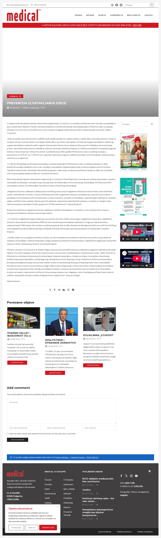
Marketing (68, 502)
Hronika (48, 484)
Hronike (90, 15)
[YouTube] (121, 5)
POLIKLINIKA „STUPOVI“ (98, 335)
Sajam (47, 489)
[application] (137, 232)
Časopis (48, 479)
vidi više (126, 25)
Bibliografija (133, 15)
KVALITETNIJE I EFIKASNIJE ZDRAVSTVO (60, 341)
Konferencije (116, 15)
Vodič (47, 498)
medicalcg (34, 107)
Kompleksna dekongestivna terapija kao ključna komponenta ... (97, 512)
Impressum (68, 484)
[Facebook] (116, 5)
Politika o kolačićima (145, 532)
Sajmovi (102, 15)
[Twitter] (50, 289)
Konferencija (50, 493)
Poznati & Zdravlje (68, 513)
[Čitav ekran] (151, 239)
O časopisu (68, 479)
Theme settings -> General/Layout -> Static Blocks (76, 457)
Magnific (124, 495)
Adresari (67, 493)
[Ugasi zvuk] (147, 239)
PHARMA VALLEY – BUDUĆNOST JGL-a (19, 334)
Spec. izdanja (69, 489)
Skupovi (67, 507)
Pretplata (68, 498)
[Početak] (123, 239)
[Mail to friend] (59, 289)
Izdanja (78, 15)
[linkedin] (64, 289)
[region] (32, 518)
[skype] (72, 289)
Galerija (148, 15)
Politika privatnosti (124, 532)
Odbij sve (31, 527)
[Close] (57, 506)
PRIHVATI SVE (48, 527)
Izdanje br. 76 (15, 96)
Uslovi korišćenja (104, 532)
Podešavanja (16, 527)
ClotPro (86, 490)
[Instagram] (112, 5)
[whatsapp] (68, 289)
